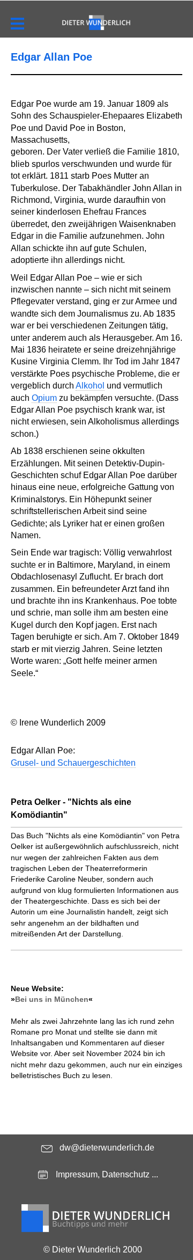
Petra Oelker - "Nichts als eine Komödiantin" (71, 808)
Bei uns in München (51, 999)
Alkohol (90, 385)
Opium (44, 397)
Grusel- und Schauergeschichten (73, 762)
